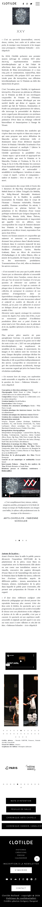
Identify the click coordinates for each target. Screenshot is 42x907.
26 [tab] (26, 737)
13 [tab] (7, 734)
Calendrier (21, 858)
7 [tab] (24, 730)
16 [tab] (17, 734)
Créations (21, 852)
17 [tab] (21, 734)
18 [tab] (24, 734)
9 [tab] (31, 730)
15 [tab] (14, 734)
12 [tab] (3, 734)
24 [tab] (19, 737)
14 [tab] (10, 734)
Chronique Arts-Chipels (21, 818)
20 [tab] (31, 734)
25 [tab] (23, 737)
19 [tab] (28, 734)
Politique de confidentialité (21, 898)
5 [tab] (17, 730)
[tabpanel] (21, 511)
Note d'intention (21, 801)
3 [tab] (23, 540)
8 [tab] (28, 730)
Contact (21, 888)
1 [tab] (16, 540)
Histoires (21, 850)
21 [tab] (35, 734)
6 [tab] (21, 730)
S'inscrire (21, 870)
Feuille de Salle (21, 809)
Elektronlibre (7, 471)
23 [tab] (16, 737)
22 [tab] (38, 734)
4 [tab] (26, 540)
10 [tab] (35, 730)
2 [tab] (19, 540)
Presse (21, 855)
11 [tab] (38, 730)
